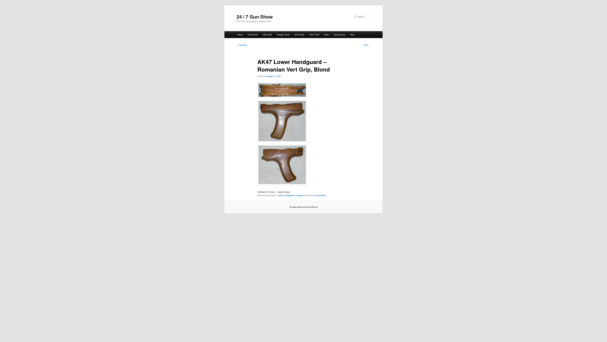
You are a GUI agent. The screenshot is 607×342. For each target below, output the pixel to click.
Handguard (289, 195)
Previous (241, 45)
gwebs (300, 195)
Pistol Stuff (253, 34)
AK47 (281, 195)
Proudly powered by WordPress (303, 207)
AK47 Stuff (314, 34)
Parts (326, 34)
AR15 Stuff (299, 34)
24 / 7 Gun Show (254, 16)
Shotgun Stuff (283, 34)
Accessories (339, 34)
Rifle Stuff (267, 34)
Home (240, 34)
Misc (352, 34)
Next (367, 45)
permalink (321, 195)
